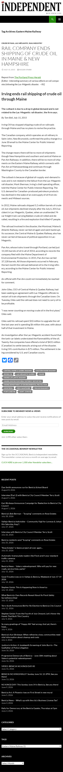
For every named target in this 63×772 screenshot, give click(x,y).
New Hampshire (23, 388)
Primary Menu (59, 19)
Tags (4, 739)
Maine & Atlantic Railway (15, 378)
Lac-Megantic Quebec (25, 374)
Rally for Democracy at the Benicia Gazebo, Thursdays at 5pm (29, 708)
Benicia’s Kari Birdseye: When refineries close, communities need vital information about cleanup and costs (30, 635)
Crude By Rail (7, 43)
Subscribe (8, 431)
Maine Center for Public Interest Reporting (23, 381)
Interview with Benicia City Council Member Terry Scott (26, 532)
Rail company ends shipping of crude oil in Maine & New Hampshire (29, 56)
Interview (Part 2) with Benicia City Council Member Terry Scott (30, 495)
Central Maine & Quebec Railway (18, 371)
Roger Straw (25, 70)
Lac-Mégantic (21, 43)
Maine (41, 374)
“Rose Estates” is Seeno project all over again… (22, 548)
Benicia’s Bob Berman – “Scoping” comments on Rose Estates (28, 513)
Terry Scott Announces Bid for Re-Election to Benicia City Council (31, 605)
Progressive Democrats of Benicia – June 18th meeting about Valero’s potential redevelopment (29, 657)
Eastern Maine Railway (46, 371)
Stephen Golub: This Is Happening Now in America (24, 587)
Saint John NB (25, 392)
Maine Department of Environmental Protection (25, 385)
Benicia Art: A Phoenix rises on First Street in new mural (26, 692)
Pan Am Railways (41, 388)
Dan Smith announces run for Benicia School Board (24, 487)
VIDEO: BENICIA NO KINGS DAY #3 (18, 666)
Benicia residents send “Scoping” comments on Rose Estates (28, 540)
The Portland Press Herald (27, 77)
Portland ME (9, 392)
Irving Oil (8, 374)
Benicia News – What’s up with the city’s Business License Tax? (29, 700)
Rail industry (35, 43)
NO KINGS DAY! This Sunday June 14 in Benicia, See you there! (30, 684)
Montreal (8, 388)
